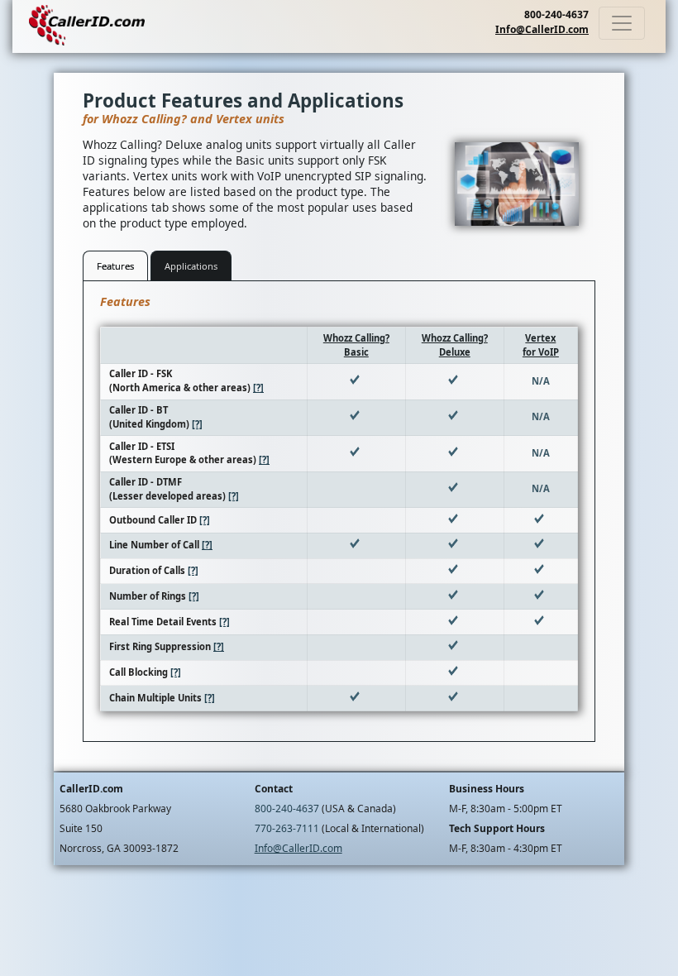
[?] (258, 387)
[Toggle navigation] (622, 23)
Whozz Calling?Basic (356, 345)
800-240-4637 (556, 14)
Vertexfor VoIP (541, 345)
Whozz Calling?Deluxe (455, 345)
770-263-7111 (287, 828)
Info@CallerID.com (542, 29)
